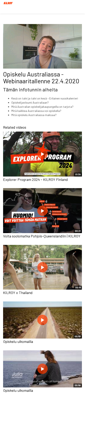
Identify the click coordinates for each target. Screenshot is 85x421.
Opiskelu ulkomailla (18, 341)
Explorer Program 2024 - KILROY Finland (35, 179)
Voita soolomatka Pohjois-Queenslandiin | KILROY (41, 236)
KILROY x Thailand (18, 292)
